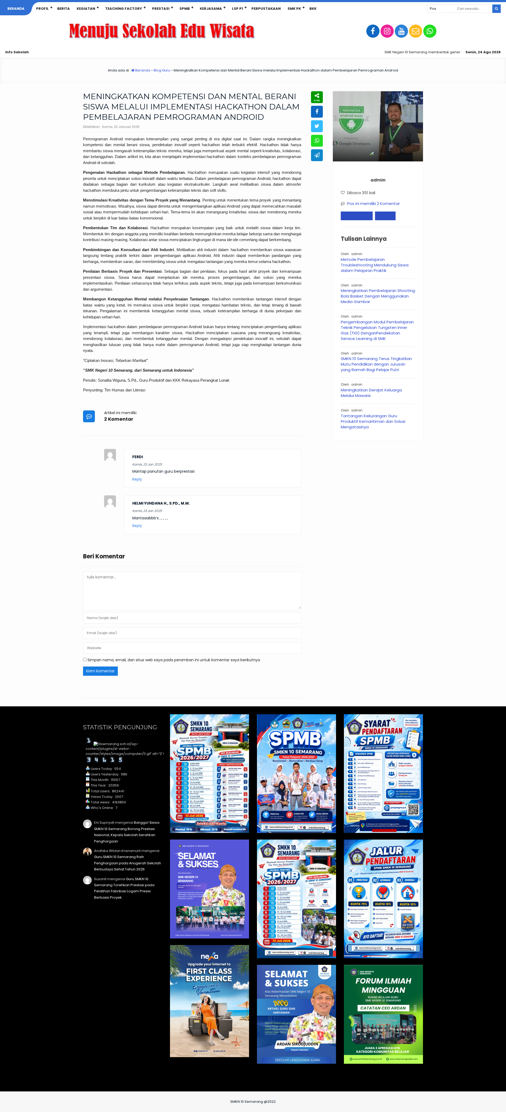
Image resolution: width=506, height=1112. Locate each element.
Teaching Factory (123, 8)
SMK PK (294, 8)
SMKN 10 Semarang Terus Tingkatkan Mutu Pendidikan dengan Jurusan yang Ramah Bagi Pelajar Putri (376, 364)
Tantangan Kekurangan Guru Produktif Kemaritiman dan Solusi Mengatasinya (373, 421)
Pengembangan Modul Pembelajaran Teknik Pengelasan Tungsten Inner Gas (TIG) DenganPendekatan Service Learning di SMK (377, 330)
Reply (137, 479)
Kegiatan (86, 8)
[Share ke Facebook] (317, 112)
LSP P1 (237, 8)
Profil (42, 8)
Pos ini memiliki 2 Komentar (373, 203)
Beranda (16, 8)
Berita (63, 8)
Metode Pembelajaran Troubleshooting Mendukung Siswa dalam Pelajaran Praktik (374, 265)
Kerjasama (211, 8)
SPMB (184, 8)
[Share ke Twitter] (317, 126)
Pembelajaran (356, 215)
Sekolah (385, 215)
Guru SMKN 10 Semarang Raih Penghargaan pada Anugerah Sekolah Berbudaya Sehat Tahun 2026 (127, 863)
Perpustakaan (266, 8)
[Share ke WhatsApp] (317, 141)
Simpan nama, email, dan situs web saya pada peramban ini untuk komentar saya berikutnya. (174, 660)
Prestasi (160, 8)
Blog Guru (162, 70)
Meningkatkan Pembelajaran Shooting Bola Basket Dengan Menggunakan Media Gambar (378, 296)
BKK (313, 8)
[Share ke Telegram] (317, 155)
